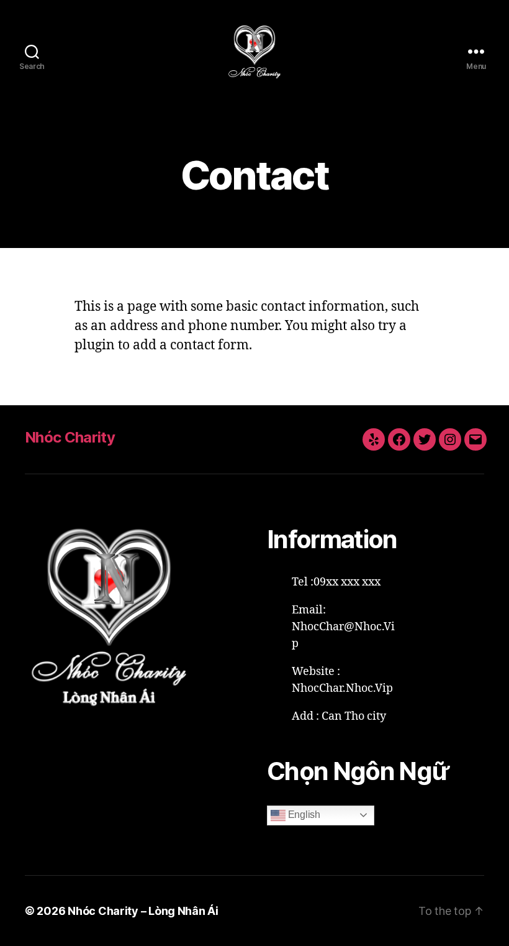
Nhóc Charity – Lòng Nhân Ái (143, 910)
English (303, 814)
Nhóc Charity (70, 437)
